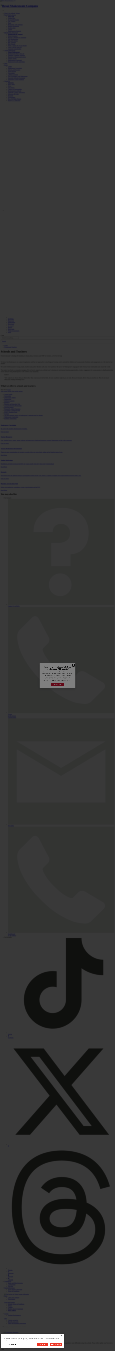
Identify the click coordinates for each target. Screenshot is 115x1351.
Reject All (42, 1344)
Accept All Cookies (56, 1344)
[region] (32, 1341)
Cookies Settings (12, 1344)
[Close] (61, 1336)
